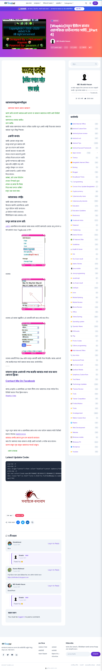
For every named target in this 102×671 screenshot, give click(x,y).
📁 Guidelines (75, 244)
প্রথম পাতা (29, 3)
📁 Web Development (78, 427)
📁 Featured (74, 225)
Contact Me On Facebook (20, 380)
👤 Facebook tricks (77, 220)
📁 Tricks (74, 408)
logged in (21, 617)
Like (10, 515)
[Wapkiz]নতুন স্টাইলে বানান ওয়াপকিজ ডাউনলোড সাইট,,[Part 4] (73, 30)
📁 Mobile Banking (77, 297)
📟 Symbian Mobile (77, 370)
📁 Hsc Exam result (77, 259)
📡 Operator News (77, 326)
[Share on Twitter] (23, 522)
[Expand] (97, 153)
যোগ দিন (78, 9)
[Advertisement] (33, 416)
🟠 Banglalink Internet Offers (80, 162)
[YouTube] (12, 655)
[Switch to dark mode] (90, 3)
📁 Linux (73, 292)
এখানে (8, 226)
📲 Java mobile (76, 268)
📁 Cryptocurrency (77, 191)
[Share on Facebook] (18, 522)
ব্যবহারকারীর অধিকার (90, 665)
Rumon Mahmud (18, 568)
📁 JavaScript (75, 278)
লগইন (95, 3)
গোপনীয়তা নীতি (74, 665)
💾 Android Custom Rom (78, 128)
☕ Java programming (78, 273)
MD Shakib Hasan (63, 41)
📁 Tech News (75, 379)
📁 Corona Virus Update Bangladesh (83, 186)
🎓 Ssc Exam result (77, 365)
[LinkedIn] (16, 655)
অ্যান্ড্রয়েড (37, 3)
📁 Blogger (74, 172)
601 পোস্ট (80, 98)
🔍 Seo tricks (75, 355)
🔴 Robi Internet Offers (78, 350)
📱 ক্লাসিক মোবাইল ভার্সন (51, 668)
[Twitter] (8, 655)
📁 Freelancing (75, 230)
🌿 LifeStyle (74, 288)
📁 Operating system (77, 321)
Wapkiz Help (11, 396)
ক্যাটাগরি (54, 650)
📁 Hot (73, 254)
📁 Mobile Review (76, 302)
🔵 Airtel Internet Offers (78, 124)
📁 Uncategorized (76, 413)
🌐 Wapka (54, 21)
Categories (68, 3)
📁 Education (75, 206)
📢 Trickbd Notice (76, 403)
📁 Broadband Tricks (77, 177)
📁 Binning (74, 167)
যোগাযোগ (54, 647)
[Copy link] (32, 522)
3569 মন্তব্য (89, 98)
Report (18, 515)
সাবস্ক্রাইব (95, 654)
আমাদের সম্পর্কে (43, 647)
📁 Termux (74, 157)
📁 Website (74, 432)
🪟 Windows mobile (77, 437)
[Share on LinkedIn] (27, 522)
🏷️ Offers (74, 312)
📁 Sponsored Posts (77, 360)
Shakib (21, 555)
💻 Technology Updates (79, 384)
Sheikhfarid (17, 542)
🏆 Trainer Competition (78, 399)
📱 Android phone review (79, 133)
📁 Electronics (75, 215)
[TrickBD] (18, 643)
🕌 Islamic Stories (76, 263)
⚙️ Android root (76, 138)
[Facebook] (3, 655)
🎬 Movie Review (76, 307)
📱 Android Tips (76, 143)
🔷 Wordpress (75, 447)
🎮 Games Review (76, 235)
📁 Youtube (74, 452)
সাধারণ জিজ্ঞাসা (43, 654)
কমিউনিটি (41, 650)
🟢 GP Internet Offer (77, 239)
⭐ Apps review (76, 153)
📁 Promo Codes (76, 341)
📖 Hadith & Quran (76, 249)
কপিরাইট (98, 665)
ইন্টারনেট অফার (47, 3)
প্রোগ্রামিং (58, 3)
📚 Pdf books (75, 331)
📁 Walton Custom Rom (78, 418)
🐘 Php (73, 336)
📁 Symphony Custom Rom (79, 374)
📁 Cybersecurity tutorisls (79, 201)
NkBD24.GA (21, 434)
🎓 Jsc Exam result (77, 283)
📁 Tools (73, 394)
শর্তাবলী (81, 665)
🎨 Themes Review (77, 389)
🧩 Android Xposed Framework (81, 148)
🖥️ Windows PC (76, 442)
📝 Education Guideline (78, 210)
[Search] (86, 3)
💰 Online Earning (76, 316)
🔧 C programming (77, 182)
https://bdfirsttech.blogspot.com (18, 577)
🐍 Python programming (78, 345)
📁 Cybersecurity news (78, 196)
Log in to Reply (53, 543)
